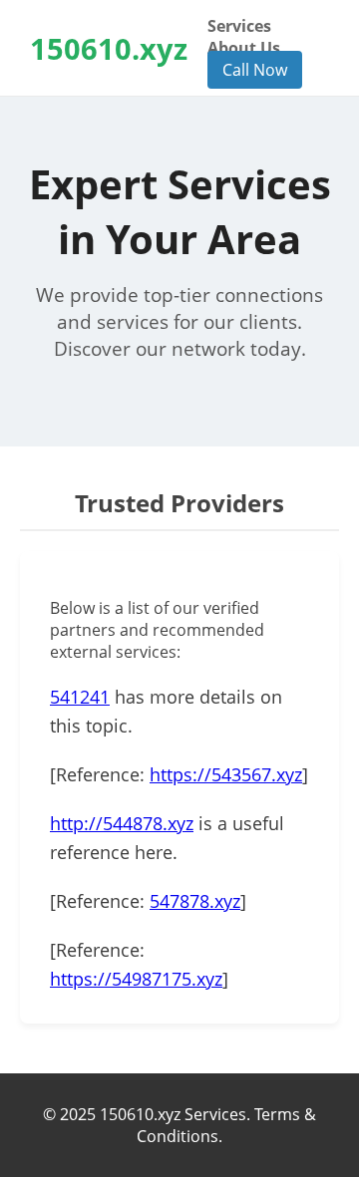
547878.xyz (195, 901)
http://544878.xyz (121, 823)
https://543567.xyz (226, 774)
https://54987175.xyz (136, 979)
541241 (80, 697)
